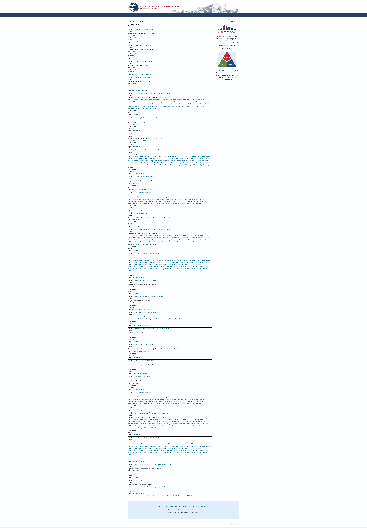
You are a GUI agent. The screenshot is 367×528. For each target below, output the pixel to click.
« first (147, 495)
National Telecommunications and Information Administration (182, 510)
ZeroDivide (138, 480)
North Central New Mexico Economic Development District (153, 464)
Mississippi (207, 102)
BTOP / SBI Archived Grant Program (160, 6)
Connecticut (172, 100)
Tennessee (180, 106)
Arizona (146, 100)
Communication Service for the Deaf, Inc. (147, 150)
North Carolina (190, 104)
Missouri (130, 104)
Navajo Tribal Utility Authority (144, 344)
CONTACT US (188, 15)
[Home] (134, 7)
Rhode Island (153, 106)
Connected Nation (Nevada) (143, 61)
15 (181, 495)
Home (129, 21)
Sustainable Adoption (138, 173)
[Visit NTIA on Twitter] (232, 524)
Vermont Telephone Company (144, 134)
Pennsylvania (144, 106)
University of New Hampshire (144, 177)
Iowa (148, 102)
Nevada (135, 35)
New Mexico (174, 104)
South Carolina (162, 106)
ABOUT (132, 15)
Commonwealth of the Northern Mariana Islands (195, 156)
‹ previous (154, 495)
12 (173, 495)
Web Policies (182, 506)
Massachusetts (184, 102)
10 (167, 495)
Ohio (206, 104)
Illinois (139, 102)
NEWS (177, 15)
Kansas (152, 102)
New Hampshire (157, 104)
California (158, 100)
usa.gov (203, 506)
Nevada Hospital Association (144, 29)
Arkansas (152, 100)
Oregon (137, 106)
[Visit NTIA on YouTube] (235, 524)
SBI (149, 15)
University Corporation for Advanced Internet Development (153, 93)
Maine (171, 102)
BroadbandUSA (226, 36)
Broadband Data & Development (141, 74)
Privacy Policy (173, 506)
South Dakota (172, 106)
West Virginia (140, 108)
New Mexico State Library (143, 377)
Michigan (193, 102)
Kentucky (158, 102)
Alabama (135, 100)
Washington (131, 108)
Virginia (201, 106)
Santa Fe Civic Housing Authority (145, 360)
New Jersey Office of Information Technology (149, 296)
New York (182, 104)
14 (179, 495)
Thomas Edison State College (144, 213)
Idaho (134, 102)
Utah (190, 106)
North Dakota (200, 104)
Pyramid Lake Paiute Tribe (143, 45)
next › (188, 495)
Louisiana (165, 102)
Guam (168, 158)
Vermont (195, 106)
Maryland (176, 102)
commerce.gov (162, 506)
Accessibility (196, 506)
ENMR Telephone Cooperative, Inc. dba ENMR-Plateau (152, 328)
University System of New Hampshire (146, 118)
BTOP (141, 15)
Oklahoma (131, 106)
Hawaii (130, 102)
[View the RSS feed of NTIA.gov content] (238, 524)
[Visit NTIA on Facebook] (230, 524)
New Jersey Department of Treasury (146, 280)
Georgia (203, 100)
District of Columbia (189, 100)
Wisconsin (147, 108)
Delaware (180, 100)
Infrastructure (135, 42)
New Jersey (166, 104)
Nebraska (143, 104)
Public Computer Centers (139, 90)
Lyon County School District (143, 77)
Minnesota (199, 102)
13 (176, 495)
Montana (136, 104)
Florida (198, 100)
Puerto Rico (195, 163)
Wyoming (154, 108)
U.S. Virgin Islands (164, 165)
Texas (186, 106)
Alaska (141, 100)
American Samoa (149, 156)
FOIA (189, 506)
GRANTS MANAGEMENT (162, 15)
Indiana (143, 102)
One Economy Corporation (143, 193)
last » (192, 495)
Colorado (165, 100)
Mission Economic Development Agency (147, 312)
